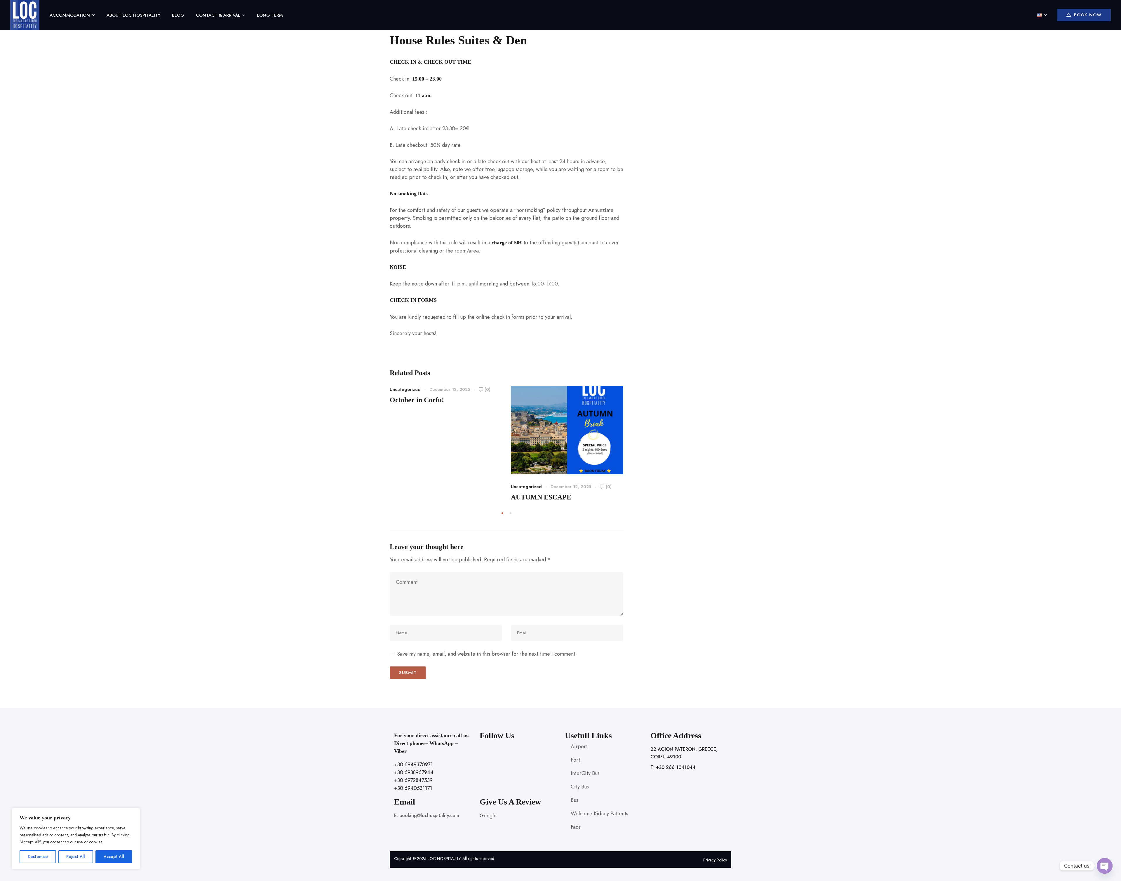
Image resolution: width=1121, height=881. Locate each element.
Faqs (576, 826)
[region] (76, 838)
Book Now (1087, 15)
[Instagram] (495, 761)
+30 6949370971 (413, 764)
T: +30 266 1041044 (672, 767)
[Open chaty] (1105, 866)
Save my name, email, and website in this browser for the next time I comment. (487, 653)
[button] (502, 513)
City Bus (580, 786)
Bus (574, 800)
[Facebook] (482, 761)
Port (575, 759)
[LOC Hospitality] (24, 15)
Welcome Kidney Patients (599, 813)
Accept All (114, 856)
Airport (579, 746)
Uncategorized (405, 389)
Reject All (75, 856)
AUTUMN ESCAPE (541, 497)
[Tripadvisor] (509, 761)
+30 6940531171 (413, 788)
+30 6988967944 (414, 772)
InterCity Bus (585, 773)
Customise (38, 856)
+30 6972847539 (413, 780)
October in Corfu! (417, 400)
